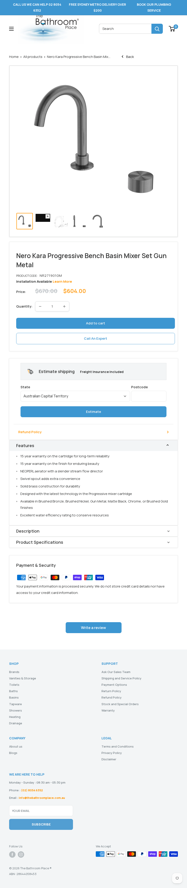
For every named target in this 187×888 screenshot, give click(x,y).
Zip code (148, 387)
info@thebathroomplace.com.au (42, 798)
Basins (14, 697)
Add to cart (95, 323)
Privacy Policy (111, 753)
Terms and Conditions (117, 746)
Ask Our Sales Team (115, 672)
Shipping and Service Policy (121, 678)
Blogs (13, 753)
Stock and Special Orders (120, 704)
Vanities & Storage (22, 678)
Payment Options (114, 685)
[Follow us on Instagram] (21, 854)
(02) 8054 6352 (32, 790)
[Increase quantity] (64, 306)
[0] (172, 28)
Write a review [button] (93, 627)
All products (32, 56)
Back (129, 56)
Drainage (15, 723)
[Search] (157, 29)
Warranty (108, 710)
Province (75, 387)
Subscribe (41, 824)
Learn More (62, 281)
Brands (14, 672)
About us (15, 746)
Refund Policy (30, 432)
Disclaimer (108, 759)
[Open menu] (11, 29)
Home (14, 56)
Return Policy (111, 691)
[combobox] (125, 29)
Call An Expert (95, 338)
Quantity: (24, 306)
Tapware (15, 704)
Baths (13, 691)
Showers (15, 710)
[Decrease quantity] (40, 306)
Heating (15, 717)
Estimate (93, 411)
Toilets (14, 685)
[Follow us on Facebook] (12, 854)
